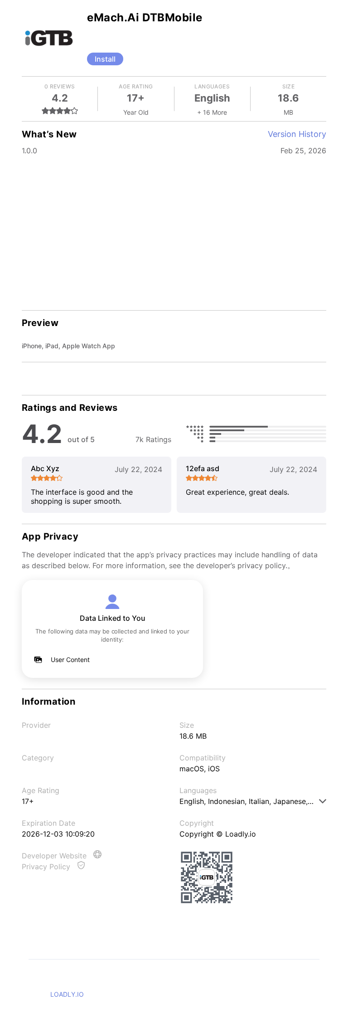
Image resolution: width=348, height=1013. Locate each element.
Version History (297, 134)
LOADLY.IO (67, 994)
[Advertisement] (174, 231)
